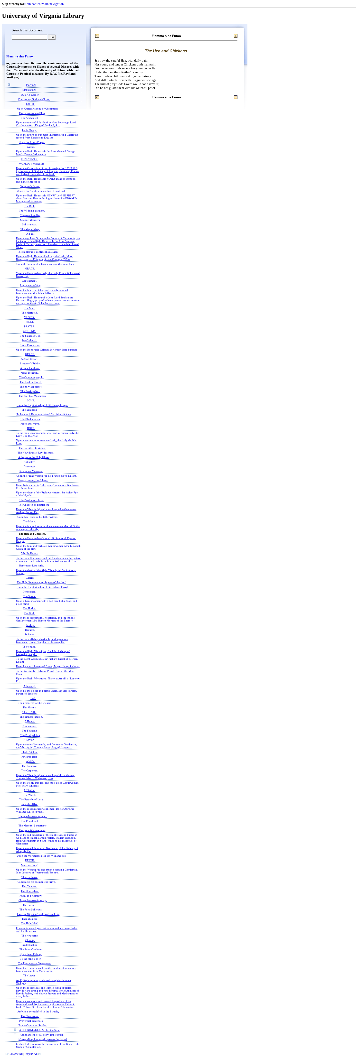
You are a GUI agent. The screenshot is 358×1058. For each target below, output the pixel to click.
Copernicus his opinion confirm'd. (37, 881)
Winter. (31, 146)
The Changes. (29, 886)
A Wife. (30, 761)
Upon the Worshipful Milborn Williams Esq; (41, 855)
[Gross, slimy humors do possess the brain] (43, 1039)
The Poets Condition (30, 949)
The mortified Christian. (32, 447)
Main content (33, 4)
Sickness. (30, 634)
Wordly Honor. (29, 553)
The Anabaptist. (29, 117)
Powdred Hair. (29, 756)
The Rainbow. (29, 765)
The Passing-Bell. (30, 391)
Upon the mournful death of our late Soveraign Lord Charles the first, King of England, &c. (46, 124)
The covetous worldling (32, 113)
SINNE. (30, 321)
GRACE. (30, 268)
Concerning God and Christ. (34, 99)
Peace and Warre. (30, 423)
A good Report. (29, 358)
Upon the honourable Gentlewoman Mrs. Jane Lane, (45, 263)
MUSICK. (29, 317)
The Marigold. (29, 312)
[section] (31, 85)
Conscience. (29, 591)
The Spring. (29, 904)
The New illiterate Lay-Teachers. (36, 452)
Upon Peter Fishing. (31, 954)
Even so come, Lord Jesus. (33, 480)
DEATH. (30, 860)
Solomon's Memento (31, 471)
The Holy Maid (29, 923)
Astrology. (29, 466)
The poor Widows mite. (32, 830)
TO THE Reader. (29, 94)
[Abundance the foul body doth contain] (42, 1034)
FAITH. (30, 103)
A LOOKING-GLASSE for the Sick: (39, 1030)
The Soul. (29, 307)
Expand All (31, 1054)
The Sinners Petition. (31, 716)
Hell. (33, 698)
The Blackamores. (30, 419)
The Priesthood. (30, 820)
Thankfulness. (30, 918)
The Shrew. (29, 596)
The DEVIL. (29, 712)
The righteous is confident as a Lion (37, 251)
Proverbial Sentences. (31, 1020)
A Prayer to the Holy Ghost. (33, 457)
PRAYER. (29, 326)
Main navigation (53, 4)
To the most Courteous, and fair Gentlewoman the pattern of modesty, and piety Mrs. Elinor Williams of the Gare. (48, 559)
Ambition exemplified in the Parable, (38, 1011)
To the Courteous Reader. (33, 1025)
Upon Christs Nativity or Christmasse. (38, 108)
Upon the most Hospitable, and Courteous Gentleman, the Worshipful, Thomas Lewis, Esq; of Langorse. (46, 746)
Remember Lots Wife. (31, 565)
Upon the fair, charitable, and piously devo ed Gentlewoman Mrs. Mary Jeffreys (42, 291)
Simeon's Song (29, 864)
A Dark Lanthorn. (30, 368)
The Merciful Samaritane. (33, 825)
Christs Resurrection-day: (33, 900)
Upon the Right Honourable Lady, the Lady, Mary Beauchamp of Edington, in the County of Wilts (44, 258)
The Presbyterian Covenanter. (34, 963)
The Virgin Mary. (30, 229)
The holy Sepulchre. (30, 386)
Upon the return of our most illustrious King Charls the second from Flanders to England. (47, 136)
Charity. (30, 577)
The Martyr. (29, 707)
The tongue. (29, 646)
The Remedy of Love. (31, 799)
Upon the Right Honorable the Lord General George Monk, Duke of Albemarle (45, 153)
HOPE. (31, 428)
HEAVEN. (29, 739)
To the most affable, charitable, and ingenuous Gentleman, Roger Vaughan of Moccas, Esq (42, 640)
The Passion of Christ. (31, 500)
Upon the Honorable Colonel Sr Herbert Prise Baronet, (46, 349)
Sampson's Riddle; (30, 363)
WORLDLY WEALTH (31, 163)
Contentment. (29, 280)
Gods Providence (30, 344)
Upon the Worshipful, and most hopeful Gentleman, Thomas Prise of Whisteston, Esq (45, 777)
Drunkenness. (29, 725)
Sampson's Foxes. (30, 186)
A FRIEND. (29, 331)
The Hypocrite (29, 935)
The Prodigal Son (30, 735)
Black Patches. (29, 752)
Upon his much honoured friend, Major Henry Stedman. (48, 666)
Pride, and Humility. (30, 895)
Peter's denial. (29, 340)
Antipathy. (29, 461)
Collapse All (16, 1054)
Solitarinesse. (29, 224)
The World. (29, 794)
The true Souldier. (30, 215)
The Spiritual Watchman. (33, 395)
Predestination (30, 944)
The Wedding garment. (32, 210)
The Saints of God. (30, 335)
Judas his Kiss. (29, 804)
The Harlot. (29, 608)
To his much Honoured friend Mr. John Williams (44, 414)
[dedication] (29, 90)
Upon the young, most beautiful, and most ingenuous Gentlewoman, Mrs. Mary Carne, (46, 969)
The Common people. (31, 377)
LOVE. (31, 400)
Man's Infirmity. (30, 372)
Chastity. (30, 940)
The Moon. (29, 521)
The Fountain (29, 730)
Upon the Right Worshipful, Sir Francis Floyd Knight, (46, 475)
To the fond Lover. (30, 958)
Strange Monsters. (30, 219)
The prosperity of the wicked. (34, 702)
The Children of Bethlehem (33, 504)
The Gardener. (29, 877)
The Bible (29, 205)
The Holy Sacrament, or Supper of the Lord (41, 582)
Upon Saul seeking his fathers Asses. (37, 516)
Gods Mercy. (29, 130)
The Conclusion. (30, 1016)
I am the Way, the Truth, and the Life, (38, 914)
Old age (30, 233)
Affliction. (29, 790)
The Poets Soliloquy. (31, 909)
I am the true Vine (30, 285)
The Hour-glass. (30, 891)
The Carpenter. (29, 770)
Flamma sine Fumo (19, 56)
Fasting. (30, 625)
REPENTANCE (29, 159)
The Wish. (29, 613)
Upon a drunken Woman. (33, 816)
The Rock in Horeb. (31, 382)
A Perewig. (29, 686)
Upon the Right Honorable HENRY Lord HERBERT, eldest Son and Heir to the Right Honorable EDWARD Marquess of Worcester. (46, 198)
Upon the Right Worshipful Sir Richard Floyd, (42, 586)
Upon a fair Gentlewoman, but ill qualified (41, 190)
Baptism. (30, 629)
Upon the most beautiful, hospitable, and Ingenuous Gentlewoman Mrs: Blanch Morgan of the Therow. (45, 619)
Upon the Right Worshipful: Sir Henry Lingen (42, 405)
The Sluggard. (29, 409)
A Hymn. (30, 721)
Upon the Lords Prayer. (32, 142)
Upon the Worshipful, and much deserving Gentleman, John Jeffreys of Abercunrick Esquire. (47, 871)
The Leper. (29, 975)
